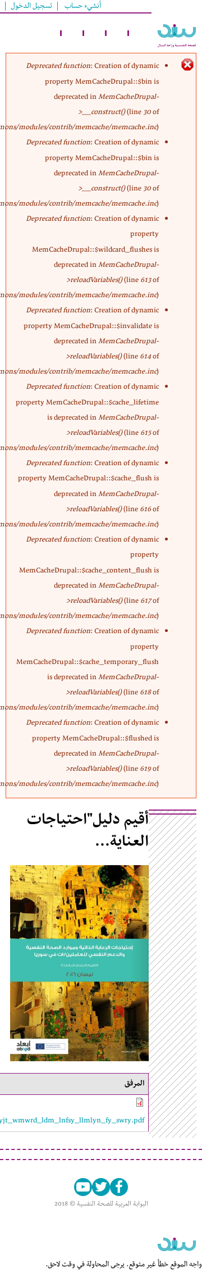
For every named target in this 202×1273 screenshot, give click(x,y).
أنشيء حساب (83, 6)
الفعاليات (95, 33)
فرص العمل (50, 33)
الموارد (73, 33)
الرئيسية (140, 33)
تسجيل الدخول (31, 6)
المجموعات (118, 33)
